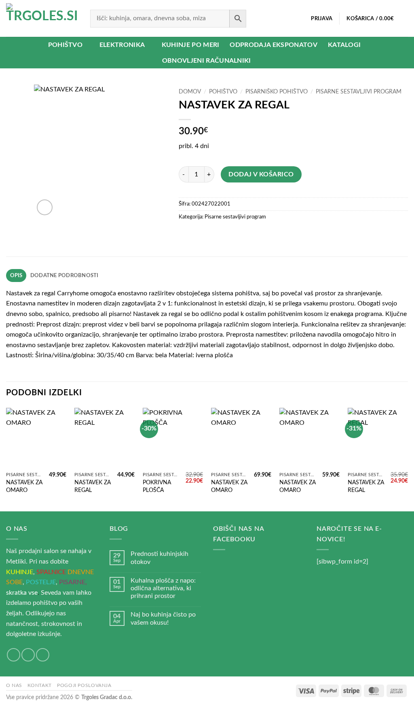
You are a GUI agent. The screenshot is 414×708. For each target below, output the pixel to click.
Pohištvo (65, 45)
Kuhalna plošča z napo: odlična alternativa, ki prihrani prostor (163, 588)
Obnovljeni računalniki (206, 60)
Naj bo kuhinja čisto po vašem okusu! (163, 618)
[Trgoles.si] (42, 18)
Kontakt (39, 685)
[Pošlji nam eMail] (28, 654)
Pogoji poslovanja (84, 685)
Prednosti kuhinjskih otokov (159, 558)
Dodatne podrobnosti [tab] (64, 275)
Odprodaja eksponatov (273, 45)
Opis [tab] (16, 275)
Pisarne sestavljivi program (358, 92)
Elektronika (122, 45)
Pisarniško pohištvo (276, 92)
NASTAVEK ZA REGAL (92, 486)
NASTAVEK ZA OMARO (24, 486)
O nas (14, 685)
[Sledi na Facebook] (13, 654)
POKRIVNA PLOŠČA (157, 486)
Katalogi (344, 45)
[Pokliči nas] (42, 654)
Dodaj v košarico (261, 175)
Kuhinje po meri (191, 45)
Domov (190, 92)
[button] (321, 18)
